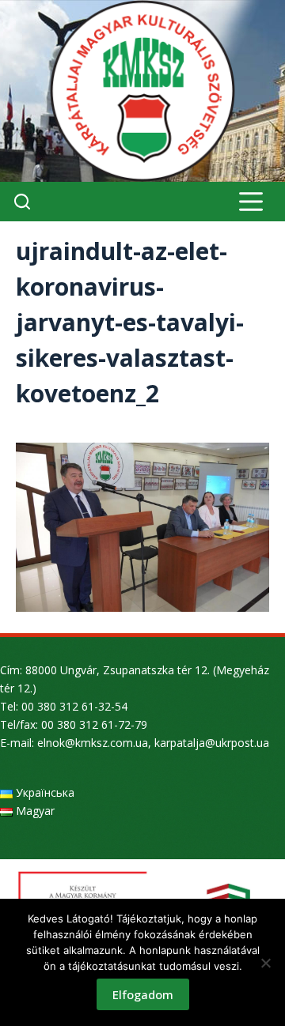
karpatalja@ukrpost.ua (211, 742)
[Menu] (251, 201)
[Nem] (265, 963)
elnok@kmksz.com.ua (92, 742)
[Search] (22, 201)
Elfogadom (142, 994)
